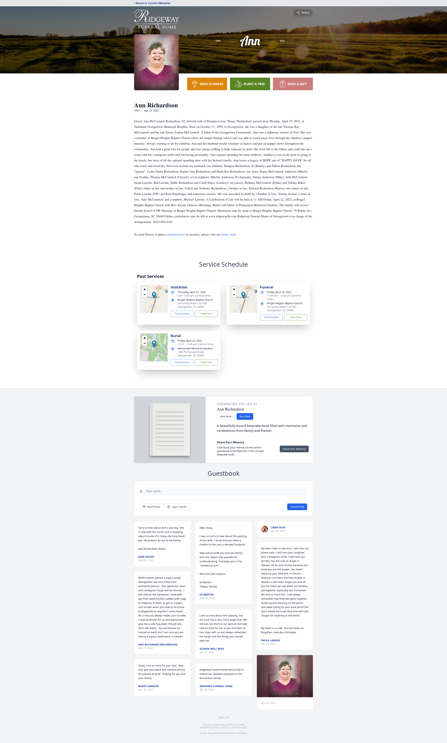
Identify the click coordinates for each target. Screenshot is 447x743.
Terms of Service (233, 727)
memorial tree (176, 234)
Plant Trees (206, 313)
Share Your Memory (294, 449)
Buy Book (245, 416)
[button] (154, 295)
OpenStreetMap (227, 733)
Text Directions (182, 313)
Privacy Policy (213, 727)
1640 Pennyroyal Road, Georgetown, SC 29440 (191, 353)
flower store (228, 234)
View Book (226, 416)
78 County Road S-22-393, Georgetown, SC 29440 (192, 305)
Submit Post (297, 506)
